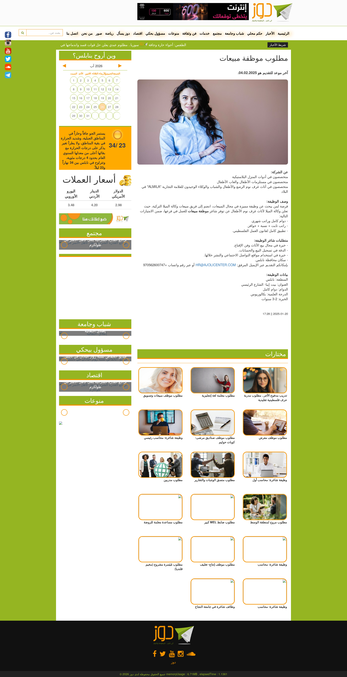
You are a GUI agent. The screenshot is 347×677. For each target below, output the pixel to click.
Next (126, 245)
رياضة (109, 33)
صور (99, 33)
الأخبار (270, 33)
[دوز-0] (193, 10)
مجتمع (217, 33)
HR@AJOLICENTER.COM (216, 264)
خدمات (205, 33)
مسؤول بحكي (155, 33)
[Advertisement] (95, 287)
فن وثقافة (189, 33)
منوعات (173, 33)
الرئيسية (283, 33)
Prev (64, 245)
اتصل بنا (72, 33)
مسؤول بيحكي (94, 349)
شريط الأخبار (277, 44)
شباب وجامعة (234, 33)
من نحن (87, 33)
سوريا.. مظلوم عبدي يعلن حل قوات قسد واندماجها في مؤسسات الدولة (104, 44)
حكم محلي (254, 33)
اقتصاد (137, 33)
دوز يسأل (123, 33)
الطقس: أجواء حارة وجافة (184, 44)
